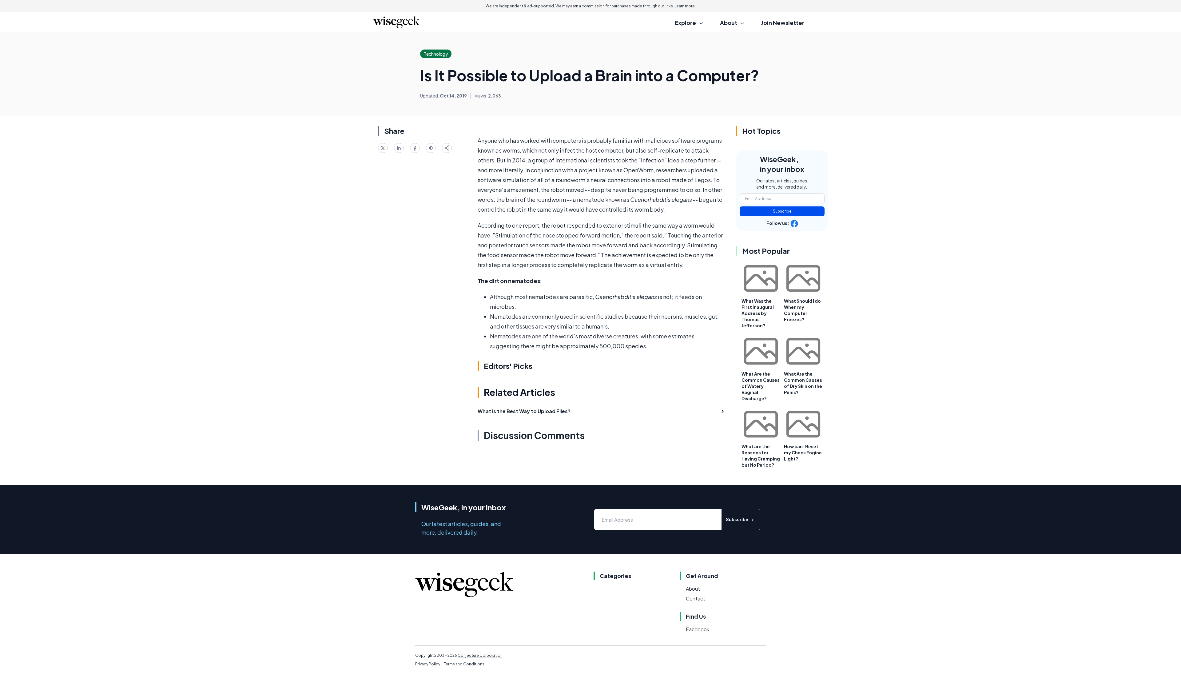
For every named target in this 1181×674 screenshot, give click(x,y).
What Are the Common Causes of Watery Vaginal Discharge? (761, 386)
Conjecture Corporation (480, 655)
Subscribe (782, 211)
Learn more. (685, 6)
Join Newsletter (782, 22)
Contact (695, 598)
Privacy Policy (427, 664)
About (693, 588)
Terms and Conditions (464, 664)
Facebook (697, 629)
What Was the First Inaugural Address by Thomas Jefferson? (758, 313)
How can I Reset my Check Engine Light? (803, 452)
